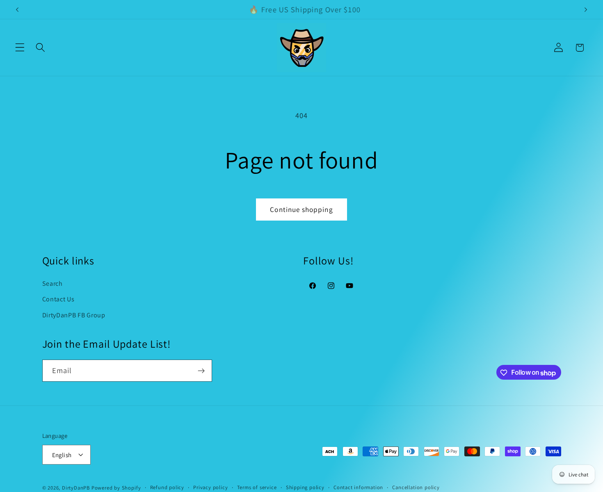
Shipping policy (305, 487)
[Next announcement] (586, 9)
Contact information (358, 487)
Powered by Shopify (116, 487)
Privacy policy (210, 487)
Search (52, 283)
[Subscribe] (201, 371)
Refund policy (167, 487)
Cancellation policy (415, 487)
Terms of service (257, 487)
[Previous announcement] (17, 9)
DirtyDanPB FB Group (73, 315)
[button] (19, 47)
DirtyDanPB (76, 487)
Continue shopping (301, 209)
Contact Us (58, 299)
